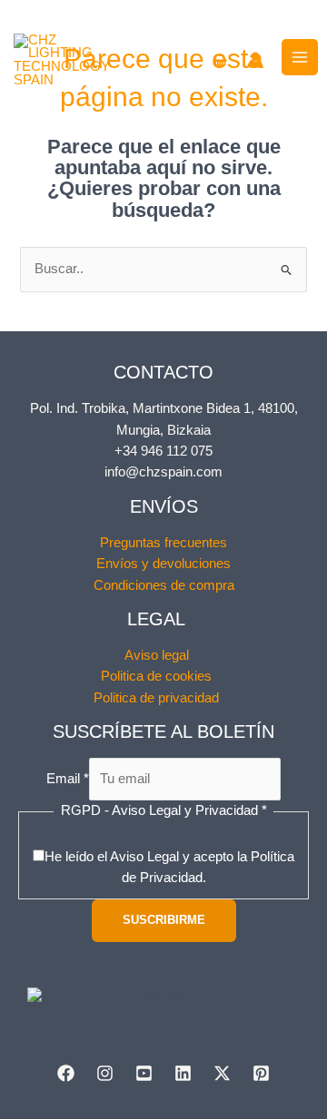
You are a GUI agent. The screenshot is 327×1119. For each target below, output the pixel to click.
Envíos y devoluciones (163, 563)
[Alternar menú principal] (300, 57)
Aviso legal (156, 655)
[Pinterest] (261, 1073)
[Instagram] (105, 1073)
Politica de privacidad (156, 698)
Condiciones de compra (164, 585)
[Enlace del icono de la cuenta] (255, 60)
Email (67, 778)
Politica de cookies (156, 676)
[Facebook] (65, 1073)
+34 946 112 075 (163, 451)
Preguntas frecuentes (163, 542)
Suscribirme (164, 920)
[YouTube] (144, 1073)
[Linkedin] (183, 1073)
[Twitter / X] (222, 1073)
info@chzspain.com (163, 472)
